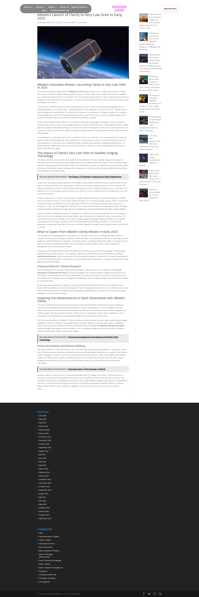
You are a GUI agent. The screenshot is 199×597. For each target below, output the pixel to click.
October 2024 (44, 486)
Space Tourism (44, 564)
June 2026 (42, 416)
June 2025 (42, 458)
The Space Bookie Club (60, 10)
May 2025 (42, 462)
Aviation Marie (45, 22)
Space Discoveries (46, 547)
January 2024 (44, 511)
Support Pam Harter (79, 7)
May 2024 (42, 504)
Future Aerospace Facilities (49, 536)
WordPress (76, 594)
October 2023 (44, 515)
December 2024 (45, 479)
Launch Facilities (69, 22)
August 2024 (43, 493)
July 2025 (42, 454)
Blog (44, 10)
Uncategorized (44, 582)
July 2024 (42, 497)
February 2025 (44, 472)
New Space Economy (47, 543)
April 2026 (42, 423)
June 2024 (42, 501)
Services (40, 7)
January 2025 (44, 476)
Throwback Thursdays (47, 578)
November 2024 (45, 483)
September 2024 (45, 490)
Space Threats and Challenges (50, 560)
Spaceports (43, 571)
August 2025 (43, 451)
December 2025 (45, 437)
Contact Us (64, 7)
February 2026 (44, 430)
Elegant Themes (54, 594)
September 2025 (45, 447)
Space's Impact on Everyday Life (51, 567)
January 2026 (44, 433)
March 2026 (43, 426)
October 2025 (44, 444)
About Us (28, 7)
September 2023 (45, 518)
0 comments (82, 22)
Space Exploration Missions (49, 551)
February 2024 (44, 508)
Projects (51, 7)
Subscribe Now (170, 8)
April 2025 (42, 465)
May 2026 (42, 419)
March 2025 (43, 469)
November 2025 (45, 440)
